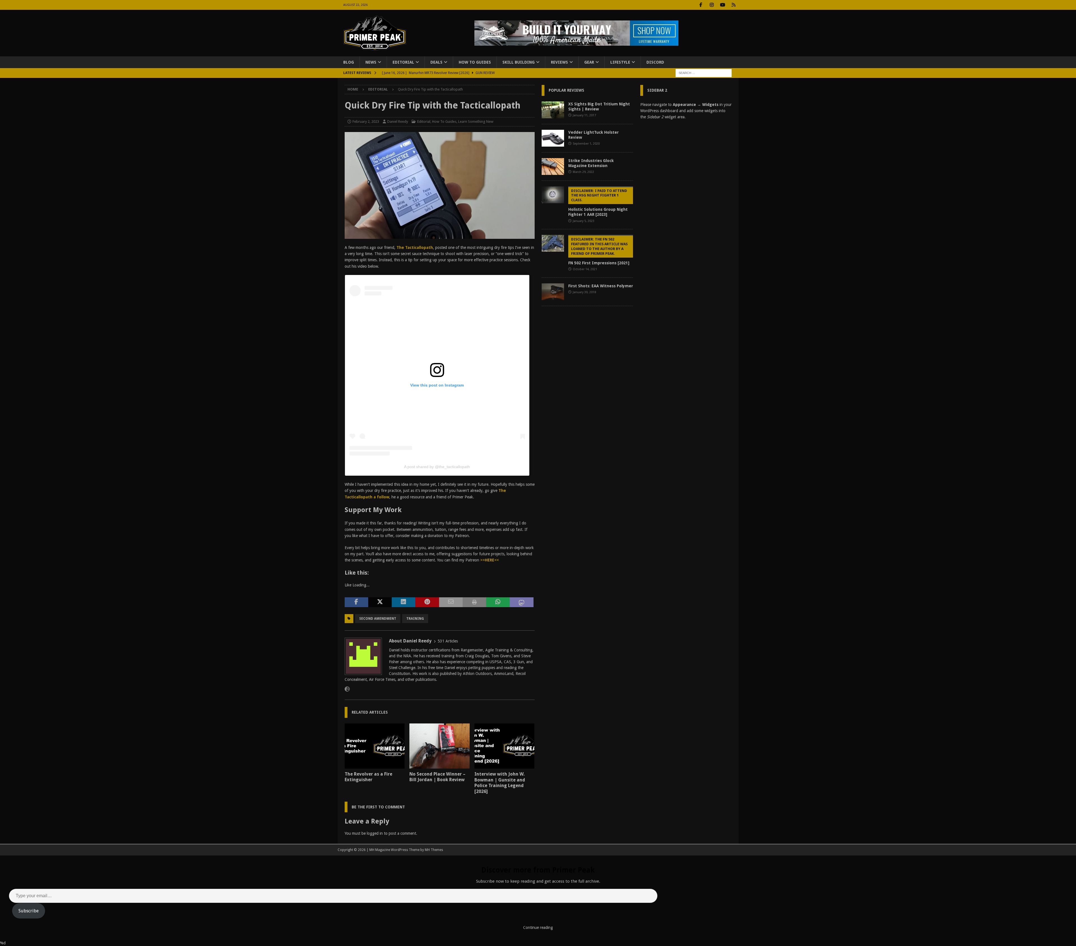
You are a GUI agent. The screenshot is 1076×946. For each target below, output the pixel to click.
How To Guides (475, 62)
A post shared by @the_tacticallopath (437, 466)
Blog (348, 62)
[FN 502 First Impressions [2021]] (553, 243)
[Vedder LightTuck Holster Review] (553, 138)
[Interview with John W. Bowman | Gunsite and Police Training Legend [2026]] (504, 746)
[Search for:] (704, 73)
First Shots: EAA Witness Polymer (600, 286)
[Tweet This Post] (380, 602)
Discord (655, 62)
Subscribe (28, 910)
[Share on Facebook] (356, 602)
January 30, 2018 (584, 292)
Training (415, 619)
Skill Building (518, 62)
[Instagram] (712, 5)
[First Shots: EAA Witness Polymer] (553, 291)
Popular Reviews (566, 90)
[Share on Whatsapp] (498, 602)
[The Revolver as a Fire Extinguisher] (375, 746)
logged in (375, 833)
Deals (436, 62)
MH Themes (434, 850)
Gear (589, 62)
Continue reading (538, 927)
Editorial (403, 62)
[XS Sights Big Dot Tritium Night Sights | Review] (553, 109)
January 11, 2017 (584, 115)
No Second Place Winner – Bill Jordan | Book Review (437, 777)
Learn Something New (475, 121)
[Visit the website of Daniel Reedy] (347, 689)
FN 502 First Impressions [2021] (598, 251)
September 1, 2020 (586, 143)
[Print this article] (474, 602)
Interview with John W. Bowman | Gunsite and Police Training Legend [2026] (499, 782)
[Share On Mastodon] (521, 602)
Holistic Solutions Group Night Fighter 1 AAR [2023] (598, 203)
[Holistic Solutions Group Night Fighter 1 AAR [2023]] (553, 194)
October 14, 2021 (585, 269)
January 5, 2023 (583, 221)
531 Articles (448, 641)
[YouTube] (723, 5)
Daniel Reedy (397, 121)
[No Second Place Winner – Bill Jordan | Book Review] (439, 746)
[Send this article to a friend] (451, 602)
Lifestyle (620, 62)
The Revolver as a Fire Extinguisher (368, 777)
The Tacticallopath (414, 247)
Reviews (559, 62)
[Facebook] (701, 5)
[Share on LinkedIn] (403, 602)
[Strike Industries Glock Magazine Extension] (553, 166)
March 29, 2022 (583, 172)
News (370, 62)
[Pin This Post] (427, 602)
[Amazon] (734, 5)
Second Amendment (377, 619)
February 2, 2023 (366, 121)
